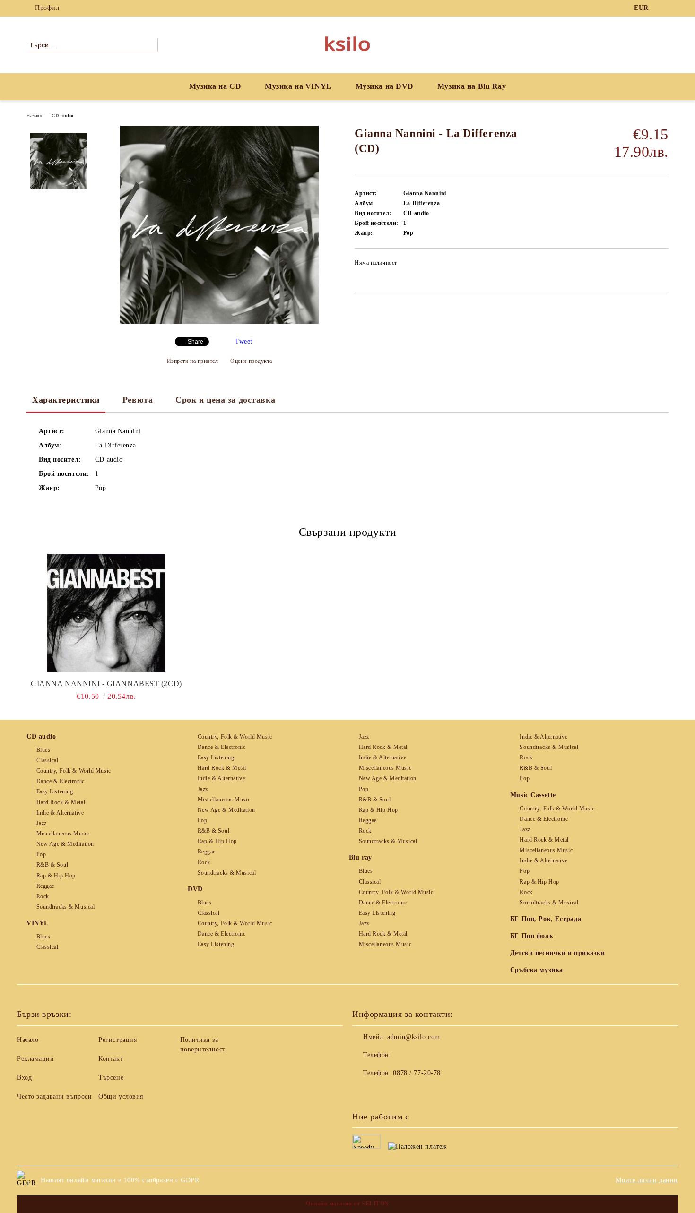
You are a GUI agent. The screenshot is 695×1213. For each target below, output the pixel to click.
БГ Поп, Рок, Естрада (545, 918)
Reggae (45, 886)
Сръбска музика (536, 969)
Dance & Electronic (60, 781)
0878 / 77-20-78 (416, 1072)
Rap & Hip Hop (56, 875)
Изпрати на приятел (192, 361)
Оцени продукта (251, 361)
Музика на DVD (385, 86)
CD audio (62, 115)
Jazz (41, 823)
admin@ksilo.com (413, 1037)
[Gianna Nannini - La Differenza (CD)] (219, 321)
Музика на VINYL (298, 86)
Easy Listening (54, 791)
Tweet (243, 341)
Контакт (110, 1058)
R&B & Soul (52, 864)
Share (195, 341)
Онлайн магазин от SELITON (347, 1203)
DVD (195, 889)
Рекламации (35, 1058)
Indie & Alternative (60, 812)
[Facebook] (663, 8)
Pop (41, 854)
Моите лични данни (647, 1180)
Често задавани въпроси (54, 1096)
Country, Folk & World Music (73, 770)
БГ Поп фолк (531, 935)
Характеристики (66, 399)
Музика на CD (215, 86)
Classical (47, 760)
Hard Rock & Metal (60, 802)
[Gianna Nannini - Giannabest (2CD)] (106, 612)
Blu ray (360, 857)
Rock (42, 896)
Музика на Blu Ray (471, 86)
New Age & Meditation (65, 844)
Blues (43, 750)
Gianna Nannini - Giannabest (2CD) (106, 684)
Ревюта (137, 399)
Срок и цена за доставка (225, 399)
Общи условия (120, 1096)
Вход (24, 1077)
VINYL (37, 923)
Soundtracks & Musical (65, 906)
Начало (34, 115)
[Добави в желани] (662, 265)
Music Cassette (533, 795)
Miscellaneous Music (62, 833)
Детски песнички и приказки (557, 952)
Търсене (110, 1077)
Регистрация (117, 1039)
